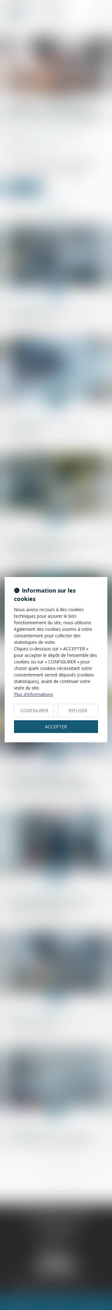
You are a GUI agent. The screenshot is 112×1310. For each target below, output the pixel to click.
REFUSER (77, 710)
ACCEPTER (56, 727)
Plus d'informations (33, 694)
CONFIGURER (34, 710)
